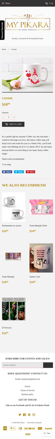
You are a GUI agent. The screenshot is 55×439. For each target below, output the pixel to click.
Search (27, 386)
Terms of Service (27, 390)
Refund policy (27, 394)
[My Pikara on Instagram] (33, 415)
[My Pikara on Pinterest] (29, 415)
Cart (51, 3)
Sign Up (48, 365)
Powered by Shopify (34, 423)
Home (4, 49)
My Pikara (21, 423)
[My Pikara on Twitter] (20, 415)
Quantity (5, 113)
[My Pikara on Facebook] (24, 415)
